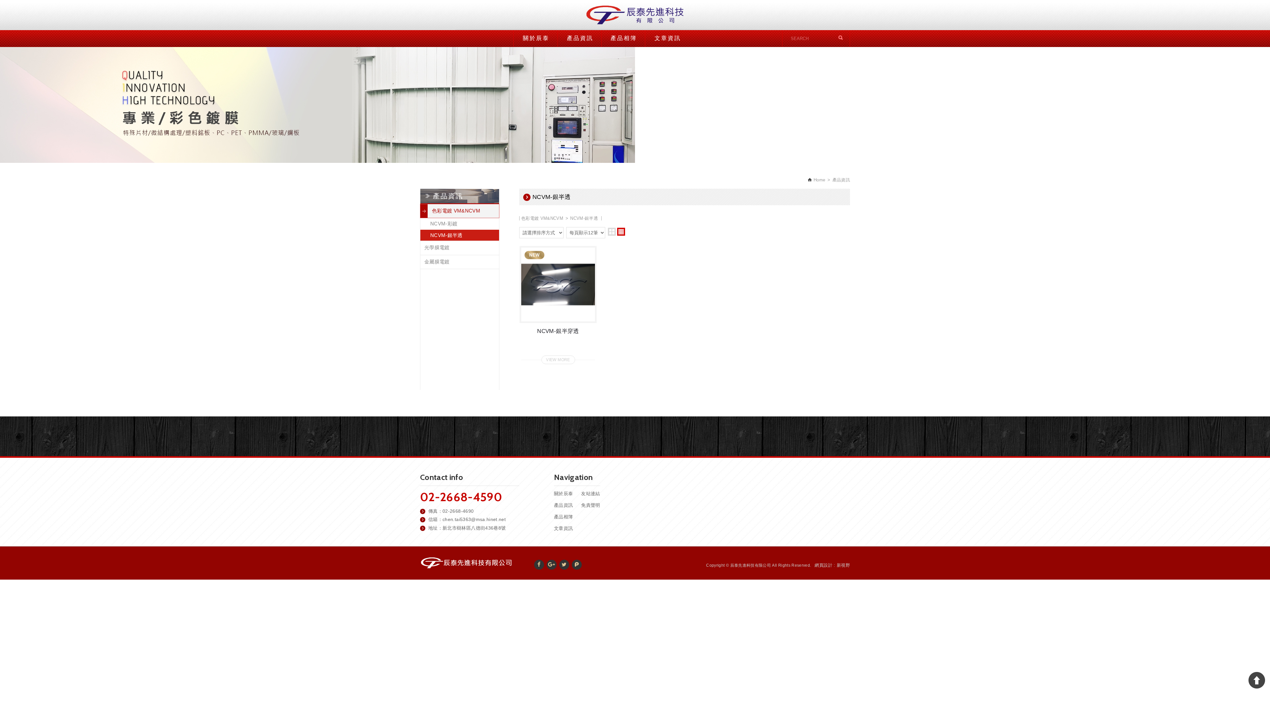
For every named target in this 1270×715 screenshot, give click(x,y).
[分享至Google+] (552, 565)
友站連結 (590, 493)
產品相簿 (624, 38)
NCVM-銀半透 (446, 235)
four (621, 232)
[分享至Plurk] (577, 565)
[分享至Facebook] (539, 565)
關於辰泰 (536, 38)
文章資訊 (668, 38)
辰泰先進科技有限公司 (635, 15)
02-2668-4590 (461, 497)
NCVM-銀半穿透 (558, 303)
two (612, 232)
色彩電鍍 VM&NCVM (456, 211)
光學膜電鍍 (437, 247)
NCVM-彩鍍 (443, 223)
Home (818, 179)
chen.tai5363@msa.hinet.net (474, 519)
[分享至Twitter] (564, 565)
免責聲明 (590, 505)
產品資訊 (580, 38)
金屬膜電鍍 (437, 261)
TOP (1257, 680)
